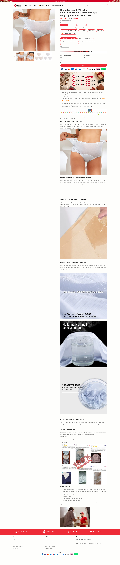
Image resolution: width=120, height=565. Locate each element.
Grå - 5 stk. (82, 30)
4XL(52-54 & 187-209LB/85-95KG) (69, 43)
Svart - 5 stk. (91, 30)
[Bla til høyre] (54, 56)
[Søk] (101, 5)
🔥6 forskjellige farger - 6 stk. (68, 33)
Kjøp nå (83, 65)
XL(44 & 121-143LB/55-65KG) (85, 38)
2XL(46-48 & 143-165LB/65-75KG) (69, 41)
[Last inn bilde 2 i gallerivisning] (29, 56)
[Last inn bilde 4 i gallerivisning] (48, 56)
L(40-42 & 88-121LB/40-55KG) (69, 38)
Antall (61, 46)
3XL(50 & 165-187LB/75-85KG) (87, 41)
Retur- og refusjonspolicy (50, 546)
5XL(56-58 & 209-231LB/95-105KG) (88, 43)
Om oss (14, 544)
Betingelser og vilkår (49, 548)
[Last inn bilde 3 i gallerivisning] (38, 56)
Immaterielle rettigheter (18, 546)
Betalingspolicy (48, 544)
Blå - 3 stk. (90, 24)
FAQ (14, 539)
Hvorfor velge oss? (17, 541)
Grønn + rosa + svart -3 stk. (68, 27)
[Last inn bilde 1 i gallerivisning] (20, 56)
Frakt (61, 20)
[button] (30, 5)
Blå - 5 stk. (99, 30)
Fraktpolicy (47, 539)
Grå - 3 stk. (72, 24)
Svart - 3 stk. (81, 24)
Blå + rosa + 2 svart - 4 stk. (84, 27)
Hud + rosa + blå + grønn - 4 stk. (69, 30)
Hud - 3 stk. (64, 24)
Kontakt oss (15, 548)
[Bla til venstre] (14, 56)
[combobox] (94, 5)
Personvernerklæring (49, 541)
